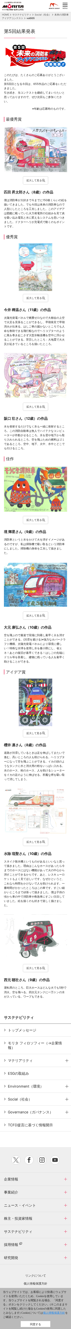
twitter (16, 1160)
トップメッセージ (22, 1030)
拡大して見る (34, 180)
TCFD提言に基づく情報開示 (30, 1125)
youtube (55, 1160)
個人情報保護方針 (35, 1283)
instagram (42, 1160)
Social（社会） (20, 1099)
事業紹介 (11, 1192)
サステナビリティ (18, 1231)
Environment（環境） (26, 1086)
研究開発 (11, 1258)
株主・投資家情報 (18, 1218)
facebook (29, 1160)
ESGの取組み (18, 1073)
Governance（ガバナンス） (30, 1112)
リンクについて (35, 1275)
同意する (35, 1324)
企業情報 (11, 1179)
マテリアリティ (20, 1060)
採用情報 (11, 1245)
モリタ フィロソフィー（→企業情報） (35, 1045)
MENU (65, 6)
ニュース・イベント (20, 1205)
